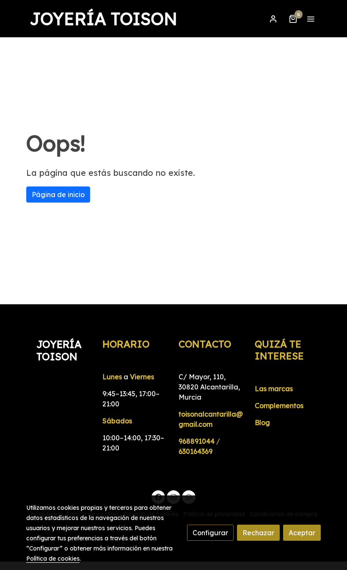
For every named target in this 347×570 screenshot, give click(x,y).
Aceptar (302, 532)
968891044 (197, 441)
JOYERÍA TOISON (103, 18)
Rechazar (258, 532)
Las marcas (274, 388)
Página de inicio (58, 194)
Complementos (279, 405)
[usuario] (273, 18)
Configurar (210, 532)
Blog (262, 422)
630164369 (195, 451)
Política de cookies (53, 558)
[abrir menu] (310, 18)
